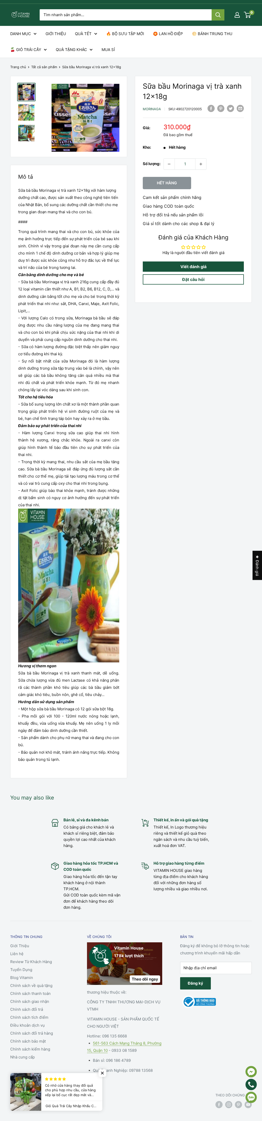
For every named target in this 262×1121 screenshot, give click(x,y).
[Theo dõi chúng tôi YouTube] (248, 1104)
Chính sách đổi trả (26, 1009)
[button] (102, 1073)
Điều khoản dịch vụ (27, 1025)
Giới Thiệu (19, 945)
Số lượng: (151, 163)
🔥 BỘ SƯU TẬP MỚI (125, 33)
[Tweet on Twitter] (230, 108)
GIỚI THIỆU (56, 33)
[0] (247, 15)
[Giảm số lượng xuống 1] (169, 164)
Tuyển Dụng (21, 969)
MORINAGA (152, 109)
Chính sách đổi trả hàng (31, 1033)
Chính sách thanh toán (30, 993)
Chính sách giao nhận (29, 1001)
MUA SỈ (108, 49)
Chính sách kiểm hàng (30, 1049)
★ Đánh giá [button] (257, 565)
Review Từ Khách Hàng (31, 961)
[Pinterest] (220, 108)
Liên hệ (17, 953)
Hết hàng (167, 182)
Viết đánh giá (193, 266)
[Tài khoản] (237, 15)
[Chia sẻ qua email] (240, 108)
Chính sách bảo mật (28, 1041)
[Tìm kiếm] (218, 15)
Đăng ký (195, 983)
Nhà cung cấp (22, 1057)
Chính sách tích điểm (29, 1017)
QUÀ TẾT (83, 33)
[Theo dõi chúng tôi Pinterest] (238, 1104)
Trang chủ (18, 67)
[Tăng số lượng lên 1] (200, 164)
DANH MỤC (20, 33)
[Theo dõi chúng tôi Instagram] (228, 1104)
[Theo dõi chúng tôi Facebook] (219, 1104)
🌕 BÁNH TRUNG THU (212, 33)
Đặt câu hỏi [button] (193, 279)
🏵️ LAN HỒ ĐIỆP (168, 33)
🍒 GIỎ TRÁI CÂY (25, 49)
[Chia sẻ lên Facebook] (211, 108)
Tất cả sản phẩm (44, 67)
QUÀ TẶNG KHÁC (71, 49)
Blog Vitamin (21, 977)
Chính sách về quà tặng (31, 985)
